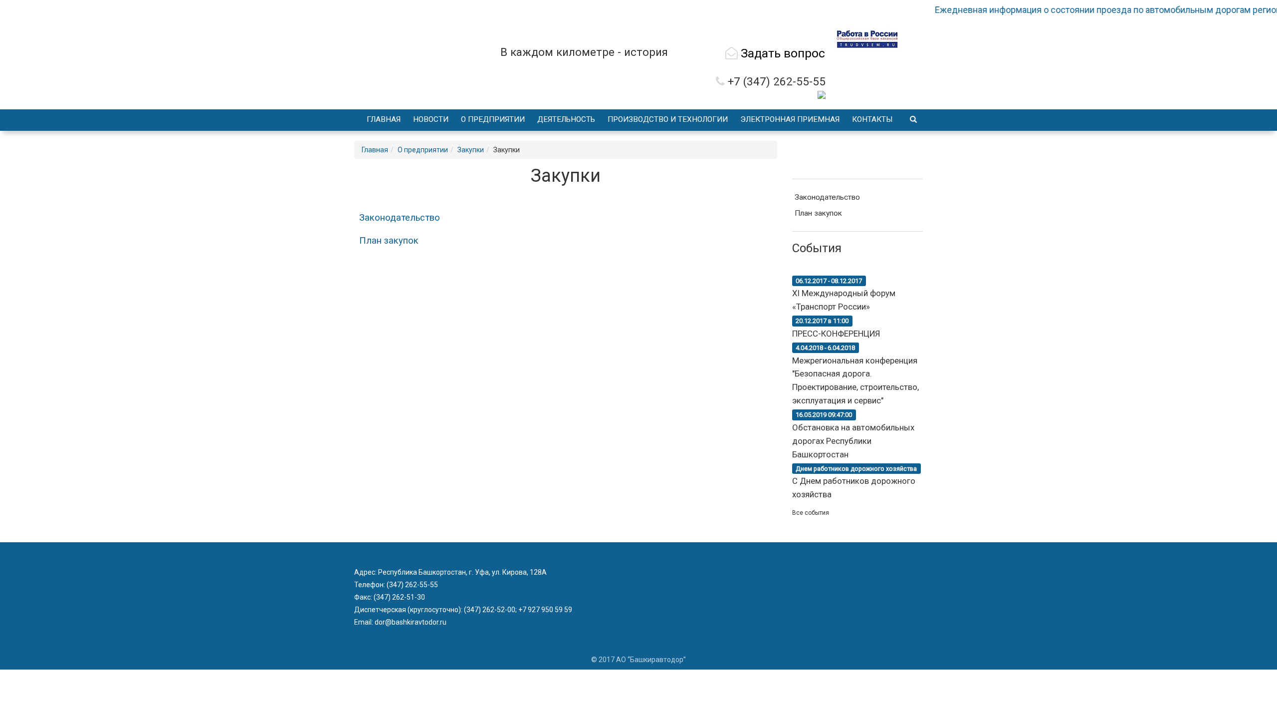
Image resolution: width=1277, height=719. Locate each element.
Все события (810, 512)
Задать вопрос (781, 53)
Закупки (470, 150)
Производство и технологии (668, 119)
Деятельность (566, 119)
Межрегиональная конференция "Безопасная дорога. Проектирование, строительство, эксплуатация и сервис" (855, 375)
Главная (384, 119)
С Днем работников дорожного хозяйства (854, 482)
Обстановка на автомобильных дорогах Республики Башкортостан (853, 435)
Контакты (872, 119)
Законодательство (399, 217)
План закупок (389, 240)
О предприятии (493, 119)
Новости (430, 119)
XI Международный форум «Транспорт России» (843, 294)
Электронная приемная (790, 119)
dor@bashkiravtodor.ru (409, 622)
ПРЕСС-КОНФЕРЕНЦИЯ (836, 328)
